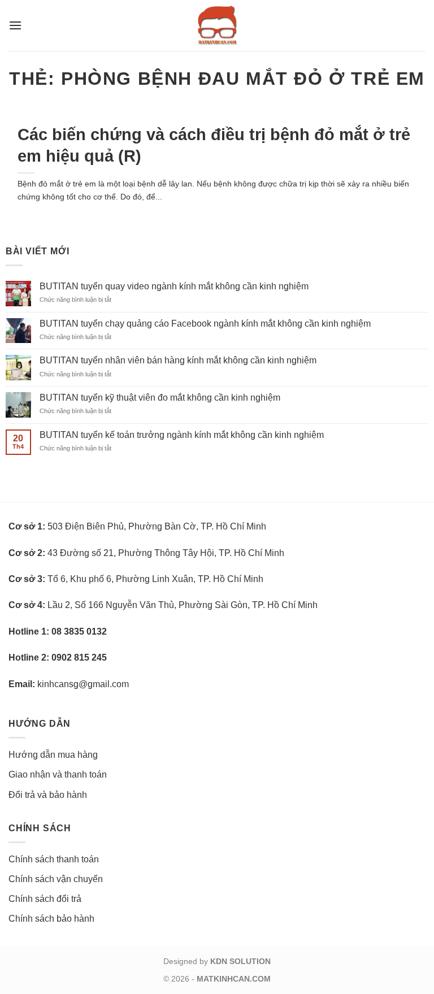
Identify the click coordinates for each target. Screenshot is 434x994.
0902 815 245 (79, 657)
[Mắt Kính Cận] (217, 25)
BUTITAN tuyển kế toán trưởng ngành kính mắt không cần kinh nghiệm (182, 435)
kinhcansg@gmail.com (83, 684)
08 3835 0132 (79, 631)
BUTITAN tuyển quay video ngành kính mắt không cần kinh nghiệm (174, 286)
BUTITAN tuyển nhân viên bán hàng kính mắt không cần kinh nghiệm (178, 360)
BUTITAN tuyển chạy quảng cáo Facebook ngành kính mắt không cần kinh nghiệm (205, 323)
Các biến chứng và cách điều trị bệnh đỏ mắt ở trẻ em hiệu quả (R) (214, 144)
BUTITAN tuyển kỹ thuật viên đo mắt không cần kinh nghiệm (160, 397)
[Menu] (15, 25)
